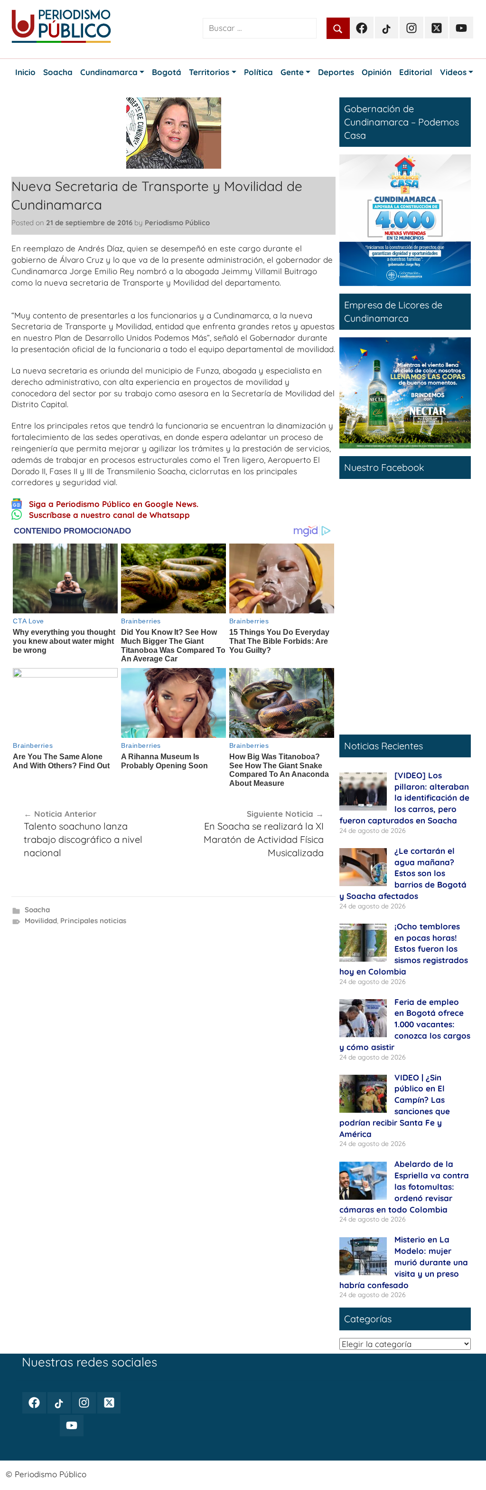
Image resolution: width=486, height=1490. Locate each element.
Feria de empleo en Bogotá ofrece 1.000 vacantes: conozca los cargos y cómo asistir (404, 1024)
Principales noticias (93, 920)
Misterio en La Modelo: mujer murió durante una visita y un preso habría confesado (403, 1261)
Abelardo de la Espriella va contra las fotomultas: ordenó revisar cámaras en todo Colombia (404, 1186)
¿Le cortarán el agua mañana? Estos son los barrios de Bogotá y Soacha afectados (403, 873)
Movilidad (41, 920)
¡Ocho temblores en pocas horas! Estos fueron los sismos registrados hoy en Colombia (403, 948)
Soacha (37, 909)
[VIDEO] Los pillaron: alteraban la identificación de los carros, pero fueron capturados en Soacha (404, 797)
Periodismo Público (177, 222)
